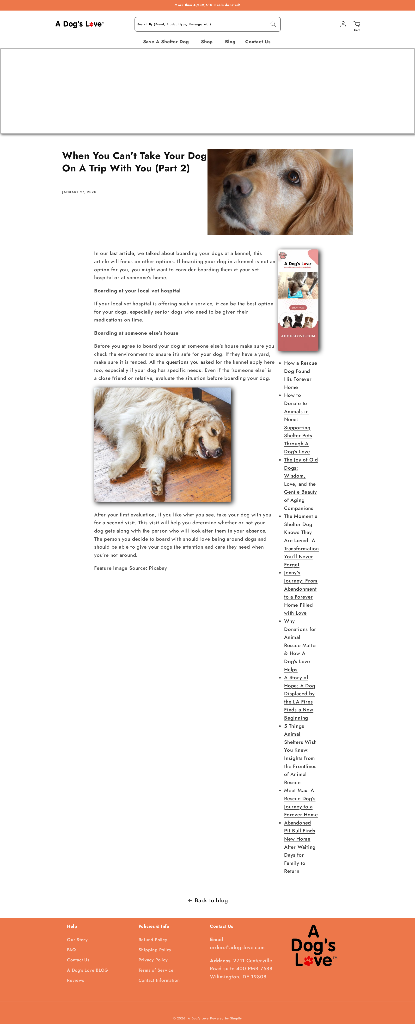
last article (122, 253)
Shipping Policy (155, 950)
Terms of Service (156, 970)
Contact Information (159, 980)
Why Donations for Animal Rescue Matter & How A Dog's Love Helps (300, 645)
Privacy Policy (153, 960)
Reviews (75, 980)
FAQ (71, 950)
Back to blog (211, 900)
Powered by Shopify (226, 1018)
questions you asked (190, 362)
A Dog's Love (198, 1018)
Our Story (77, 940)
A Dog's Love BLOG (87, 970)
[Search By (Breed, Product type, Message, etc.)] (273, 24)
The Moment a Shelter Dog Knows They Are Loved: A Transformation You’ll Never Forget (301, 540)
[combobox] (207, 24)
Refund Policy (153, 940)
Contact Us (78, 960)
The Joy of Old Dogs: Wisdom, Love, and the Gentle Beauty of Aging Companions (301, 484)
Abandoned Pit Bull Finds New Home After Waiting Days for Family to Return (300, 847)
